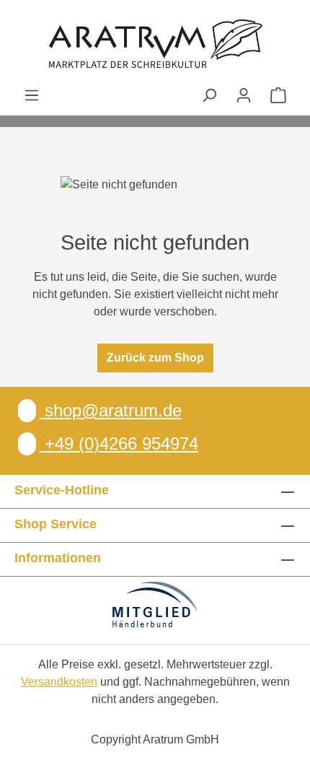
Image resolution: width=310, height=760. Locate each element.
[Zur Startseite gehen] (155, 43)
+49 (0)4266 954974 (119, 443)
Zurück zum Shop (155, 357)
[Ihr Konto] (243, 95)
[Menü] (31, 95)
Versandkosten (59, 682)
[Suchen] (209, 95)
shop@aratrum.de (111, 410)
